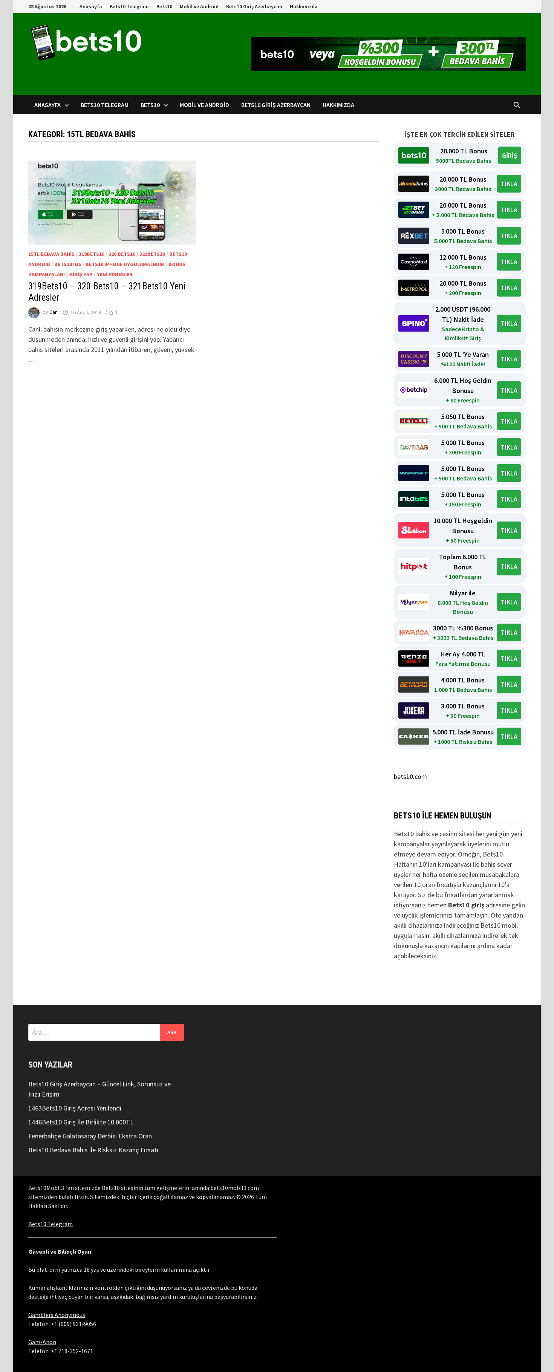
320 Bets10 (122, 254)
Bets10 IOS (67, 264)
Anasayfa (91, 6)
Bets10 (164, 6)
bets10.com (410, 776)
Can (53, 312)
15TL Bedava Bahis (51, 254)
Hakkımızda (304, 6)
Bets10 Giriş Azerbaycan (254, 6)
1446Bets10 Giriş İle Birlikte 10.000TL (80, 1122)
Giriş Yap (81, 274)
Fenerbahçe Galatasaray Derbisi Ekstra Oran (90, 1136)
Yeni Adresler (115, 274)
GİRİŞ (509, 155)
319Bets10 (91, 254)
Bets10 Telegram (129, 6)
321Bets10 (152, 254)
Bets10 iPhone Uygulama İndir (125, 264)
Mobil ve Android (199, 6)
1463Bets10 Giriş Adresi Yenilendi (74, 1108)
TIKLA (508, 183)
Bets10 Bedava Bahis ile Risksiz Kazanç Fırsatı (93, 1150)
